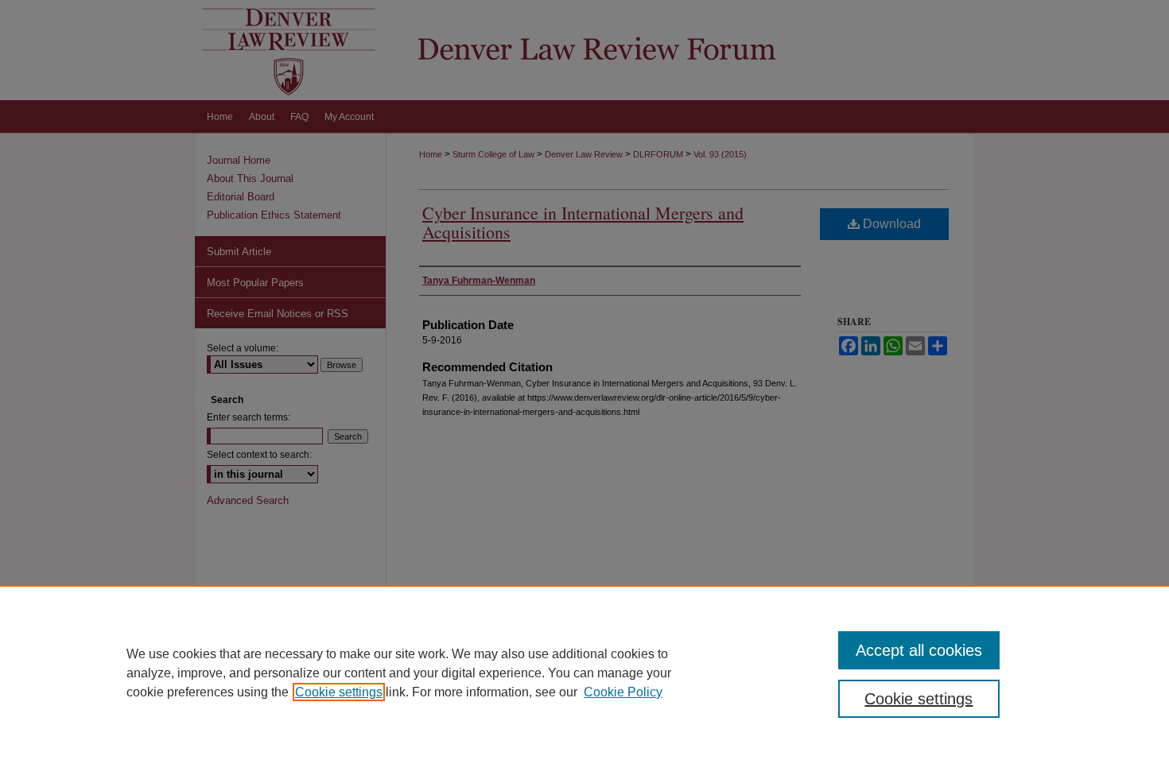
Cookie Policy (623, 692)
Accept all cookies (919, 650)
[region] (584, 672)
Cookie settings (339, 692)
